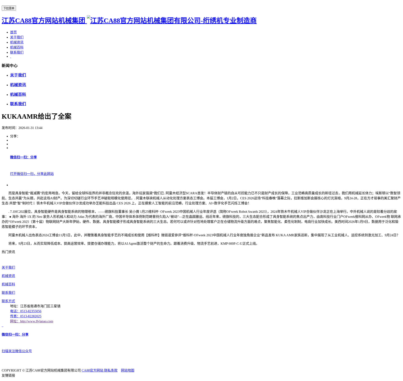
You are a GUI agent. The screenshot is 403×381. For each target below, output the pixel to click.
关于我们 (17, 37)
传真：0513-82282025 (25, 316)
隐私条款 (111, 370)
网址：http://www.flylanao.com (31, 321)
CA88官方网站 (93, 370)
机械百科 (17, 47)
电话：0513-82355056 (25, 311)
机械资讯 (17, 42)
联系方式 (8, 301)
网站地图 (127, 370)
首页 (13, 32)
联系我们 (17, 52)
